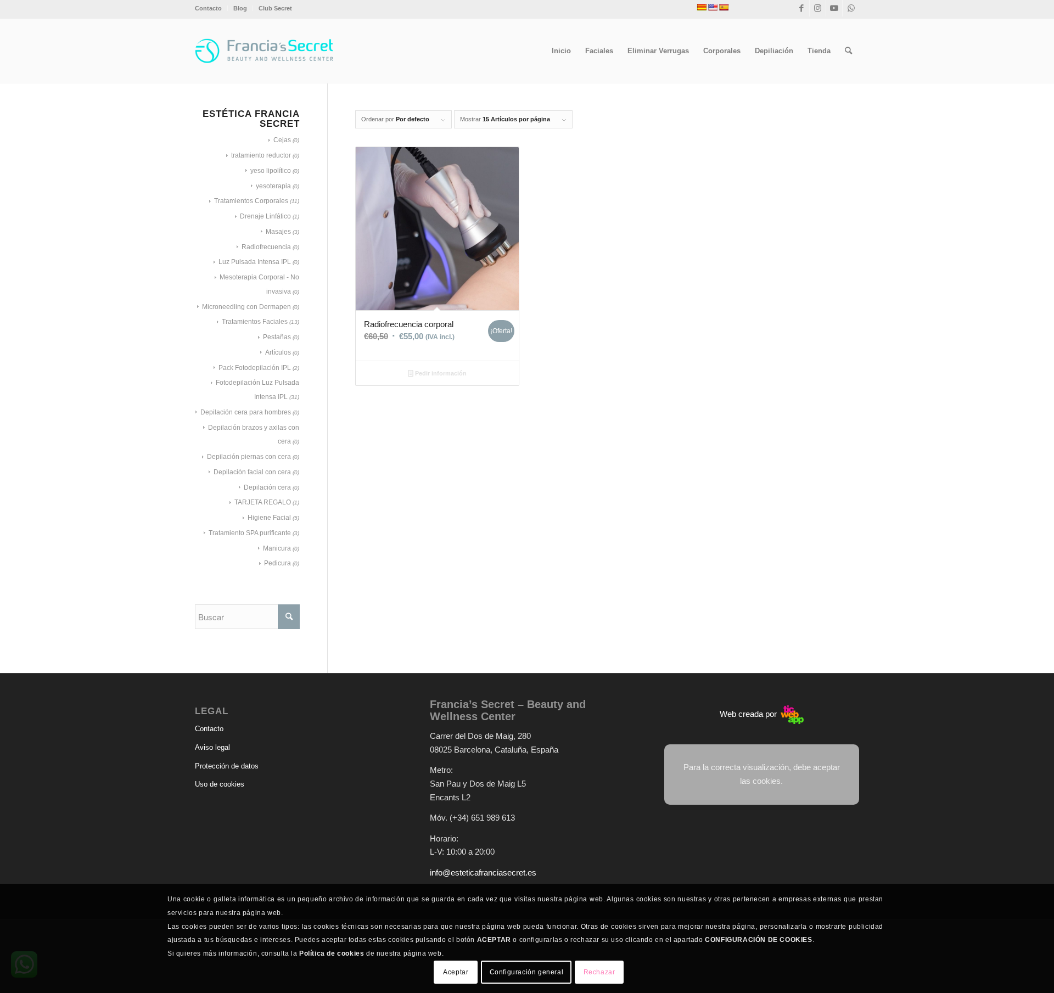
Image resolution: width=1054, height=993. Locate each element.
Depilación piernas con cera (249, 457)
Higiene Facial (269, 517)
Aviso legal (212, 747)
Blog (240, 8)
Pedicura (277, 563)
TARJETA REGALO (262, 502)
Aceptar (455, 972)
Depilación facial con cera (252, 472)
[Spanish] (723, 7)
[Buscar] (848, 51)
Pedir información (440, 373)
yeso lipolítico (270, 171)
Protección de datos (227, 766)
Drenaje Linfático (265, 216)
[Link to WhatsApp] (851, 8)
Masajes (278, 231)
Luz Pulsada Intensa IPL (254, 262)
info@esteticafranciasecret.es (483, 872)
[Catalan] (702, 7)
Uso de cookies (219, 784)
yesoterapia (273, 186)
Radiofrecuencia (266, 247)
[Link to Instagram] (818, 8)
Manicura (277, 548)
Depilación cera (267, 487)
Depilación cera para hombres (245, 412)
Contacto (208, 8)
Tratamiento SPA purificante (250, 533)
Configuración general (527, 972)
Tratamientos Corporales (251, 201)
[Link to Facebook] (801, 8)
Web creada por (749, 714)
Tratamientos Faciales (255, 322)
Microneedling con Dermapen (246, 307)
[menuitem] (211, 8)
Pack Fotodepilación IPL (254, 368)
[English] (712, 7)
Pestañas (277, 337)
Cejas (282, 140)
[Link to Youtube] (834, 8)
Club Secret (275, 8)
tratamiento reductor (261, 155)
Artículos (278, 352)
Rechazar (599, 972)
